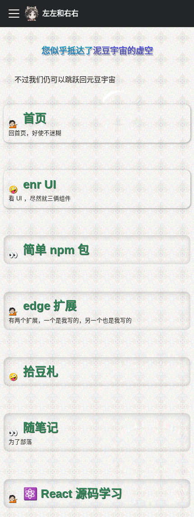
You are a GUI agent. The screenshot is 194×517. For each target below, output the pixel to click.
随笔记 (14, 419)
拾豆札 (14, 363)
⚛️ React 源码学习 (34, 485)
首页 (11, 110)
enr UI (13, 175)
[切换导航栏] (14, 13)
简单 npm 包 (23, 241)
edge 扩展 (20, 297)
